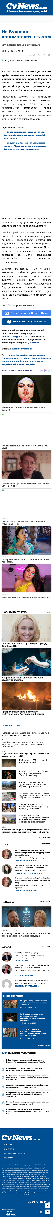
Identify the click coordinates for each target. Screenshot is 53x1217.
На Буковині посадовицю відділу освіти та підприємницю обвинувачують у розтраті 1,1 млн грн (27, 1111)
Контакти (9, 1149)
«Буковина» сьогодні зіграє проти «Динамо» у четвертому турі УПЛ (25, 755)
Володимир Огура (24, 976)
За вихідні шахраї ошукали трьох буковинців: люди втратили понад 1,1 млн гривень (24, 135)
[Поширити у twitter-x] (39, 55)
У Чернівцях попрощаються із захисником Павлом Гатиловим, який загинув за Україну (26, 1061)
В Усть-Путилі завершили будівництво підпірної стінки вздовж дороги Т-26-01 (33, 784)
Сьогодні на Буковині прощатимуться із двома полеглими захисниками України (27, 1086)
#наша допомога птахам (15, 358)
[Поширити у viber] (44, 55)
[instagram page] (49, 1202)
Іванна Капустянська (26, 861)
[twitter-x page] (37, 1202)
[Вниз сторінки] (47, 1212)
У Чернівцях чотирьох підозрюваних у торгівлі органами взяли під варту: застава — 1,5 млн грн (25, 831)
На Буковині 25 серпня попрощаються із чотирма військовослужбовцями (24, 1069)
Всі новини (45, 837)
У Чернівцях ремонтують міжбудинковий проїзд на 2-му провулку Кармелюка (33, 806)
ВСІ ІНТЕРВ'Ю (45, 901)
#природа (28, 361)
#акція (11, 355)
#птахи (39, 361)
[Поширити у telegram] (49, 55)
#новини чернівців (12, 361)
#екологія (21, 355)
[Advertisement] (26, 187)
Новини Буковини (22, 349)
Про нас (8, 1145)
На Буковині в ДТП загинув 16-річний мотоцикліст (33, 761)
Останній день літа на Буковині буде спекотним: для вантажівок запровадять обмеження (34, 795)
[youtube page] (41, 1202)
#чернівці (31, 364)
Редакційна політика (15, 1153)
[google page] (29, 1202)
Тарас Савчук (21, 961)
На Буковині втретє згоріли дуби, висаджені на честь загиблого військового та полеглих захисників (27, 1095)
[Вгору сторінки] (47, 1205)
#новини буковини (40, 358)
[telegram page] (45, 1202)
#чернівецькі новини (13, 364)
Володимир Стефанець (27, 986)
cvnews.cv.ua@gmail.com (15, 336)
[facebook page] (33, 1202)
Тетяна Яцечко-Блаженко (28, 873)
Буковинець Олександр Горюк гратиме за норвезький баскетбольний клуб (33, 773)
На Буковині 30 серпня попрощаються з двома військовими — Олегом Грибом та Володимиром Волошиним (27, 1078)
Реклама (8, 1158)
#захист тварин (36, 355)
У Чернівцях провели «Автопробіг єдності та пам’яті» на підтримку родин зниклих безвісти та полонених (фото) (34, 819)
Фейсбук (34, 342)
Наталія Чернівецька (28, 45)
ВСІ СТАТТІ (46, 844)
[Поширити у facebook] (34, 55)
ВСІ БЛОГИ (46, 946)
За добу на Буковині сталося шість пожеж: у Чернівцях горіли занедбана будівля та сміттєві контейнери (25, 146)
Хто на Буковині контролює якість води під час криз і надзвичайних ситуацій (26, 934)
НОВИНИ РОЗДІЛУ (43, 1045)
